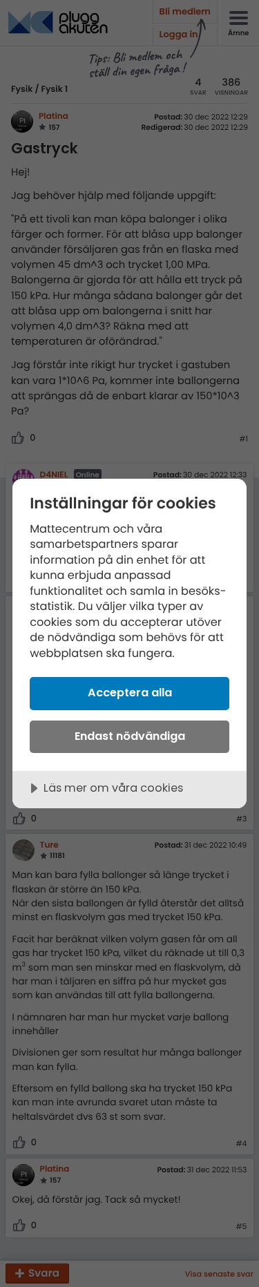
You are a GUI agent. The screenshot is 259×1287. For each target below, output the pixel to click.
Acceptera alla (130, 692)
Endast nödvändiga (130, 736)
